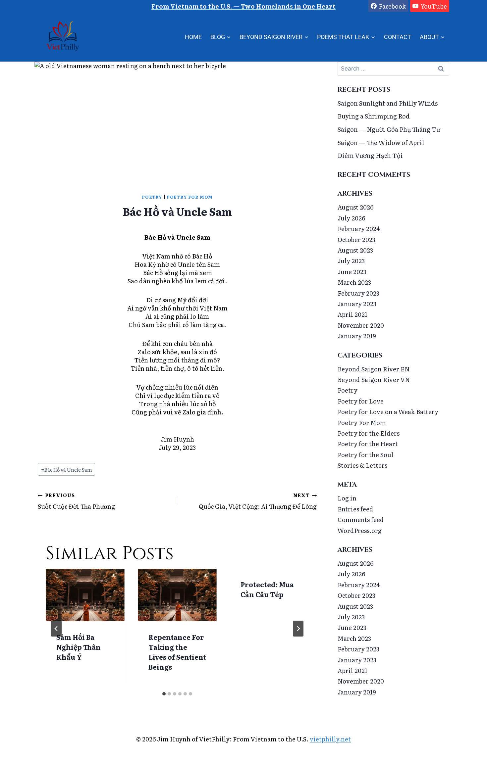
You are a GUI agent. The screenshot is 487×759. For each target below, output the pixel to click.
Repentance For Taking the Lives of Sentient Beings (177, 652)
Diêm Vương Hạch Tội (370, 155)
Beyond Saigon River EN (374, 368)
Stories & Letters (362, 465)
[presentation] (85, 595)
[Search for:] (393, 68)
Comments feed (361, 519)
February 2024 (359, 228)
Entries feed (355, 508)
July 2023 (351, 260)
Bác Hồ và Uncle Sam (66, 469)
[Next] (298, 629)
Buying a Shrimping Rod (374, 116)
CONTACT (397, 36)
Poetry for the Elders (369, 433)
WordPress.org (360, 530)
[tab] (164, 693)
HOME (193, 36)
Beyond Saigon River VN (374, 379)
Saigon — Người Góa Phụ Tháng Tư (389, 129)
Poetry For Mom (190, 197)
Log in (347, 498)
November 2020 (361, 325)
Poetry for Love (361, 401)
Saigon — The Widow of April (381, 142)
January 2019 (357, 335)
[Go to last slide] (56, 629)
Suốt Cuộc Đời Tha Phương (76, 501)
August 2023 (355, 250)
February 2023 (358, 293)
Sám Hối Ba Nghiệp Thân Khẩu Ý (78, 647)
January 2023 (357, 303)
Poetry (152, 197)
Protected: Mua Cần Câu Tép (267, 589)
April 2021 (352, 314)
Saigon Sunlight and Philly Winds (388, 103)
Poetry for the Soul (366, 454)
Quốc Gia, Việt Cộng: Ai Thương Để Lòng (258, 501)
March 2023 (354, 282)
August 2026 (355, 207)
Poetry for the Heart (368, 443)
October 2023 (356, 239)
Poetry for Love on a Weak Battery (388, 411)
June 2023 (352, 271)
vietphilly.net (330, 739)
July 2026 (351, 217)
